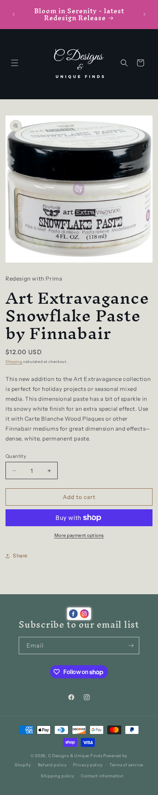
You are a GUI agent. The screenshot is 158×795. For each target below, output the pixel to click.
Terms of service (126, 764)
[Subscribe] (131, 645)
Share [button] (20, 555)
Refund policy (52, 764)
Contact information (102, 775)
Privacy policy (88, 764)
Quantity (16, 456)
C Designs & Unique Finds (75, 755)
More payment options (79, 535)
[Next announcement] (144, 14)
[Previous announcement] (14, 14)
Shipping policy (58, 775)
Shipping (14, 361)
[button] (15, 63)
